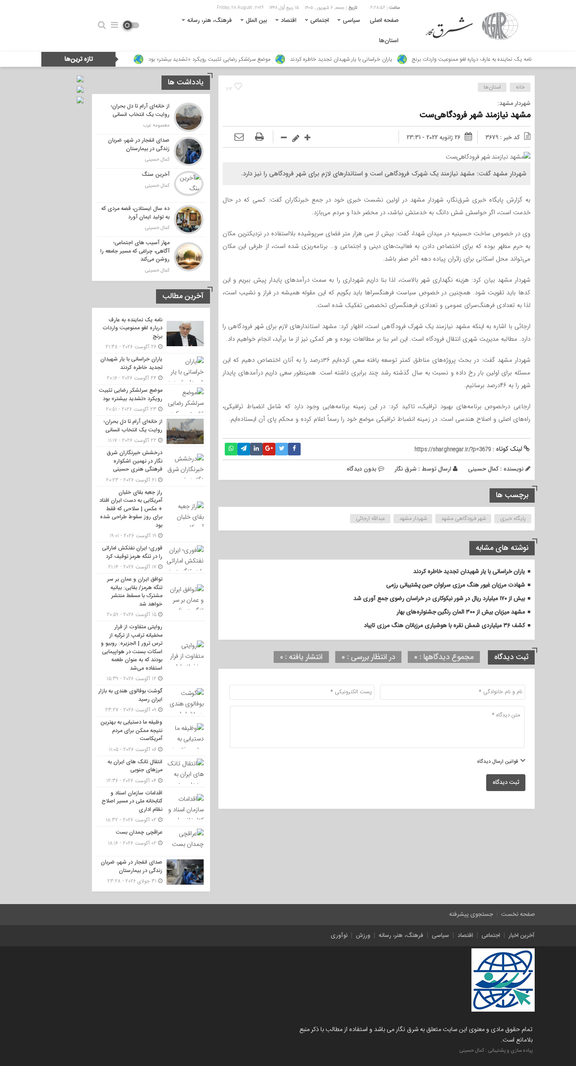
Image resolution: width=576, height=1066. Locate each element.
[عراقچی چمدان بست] (151, 841)
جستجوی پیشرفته (471, 915)
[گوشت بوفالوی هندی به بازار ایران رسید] (151, 700)
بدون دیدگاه (362, 469)
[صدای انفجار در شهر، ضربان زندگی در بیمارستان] (151, 151)
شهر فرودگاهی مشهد (463, 518)
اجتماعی (319, 21)
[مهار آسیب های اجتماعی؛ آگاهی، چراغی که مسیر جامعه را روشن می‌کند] (151, 256)
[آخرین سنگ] (151, 185)
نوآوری (339, 936)
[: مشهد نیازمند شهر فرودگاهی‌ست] (239, 137)
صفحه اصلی (384, 21)
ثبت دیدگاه (506, 783)
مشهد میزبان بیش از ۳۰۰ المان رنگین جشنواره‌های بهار (461, 612)
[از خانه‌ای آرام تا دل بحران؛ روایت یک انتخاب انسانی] (151, 117)
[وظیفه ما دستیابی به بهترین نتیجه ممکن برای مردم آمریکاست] (151, 736)
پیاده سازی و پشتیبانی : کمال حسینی (496, 1050)
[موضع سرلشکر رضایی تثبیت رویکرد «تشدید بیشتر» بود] (151, 400)
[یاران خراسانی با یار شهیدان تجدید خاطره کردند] (151, 368)
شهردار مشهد (413, 518)
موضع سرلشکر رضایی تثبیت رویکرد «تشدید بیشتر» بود (209, 59)
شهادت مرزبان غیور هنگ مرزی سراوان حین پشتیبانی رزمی (455, 585)
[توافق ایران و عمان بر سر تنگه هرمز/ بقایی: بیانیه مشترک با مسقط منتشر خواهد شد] (151, 597)
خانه (520, 87)
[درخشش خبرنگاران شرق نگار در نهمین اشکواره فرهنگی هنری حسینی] (151, 466)
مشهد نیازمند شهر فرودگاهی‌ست (475, 115)
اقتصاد (288, 21)
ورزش (363, 936)
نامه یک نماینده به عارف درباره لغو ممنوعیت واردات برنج (472, 59)
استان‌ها (388, 41)
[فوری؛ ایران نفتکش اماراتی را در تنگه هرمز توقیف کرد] (151, 557)
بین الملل (256, 21)
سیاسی (351, 21)
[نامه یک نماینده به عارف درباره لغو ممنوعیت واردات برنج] (151, 333)
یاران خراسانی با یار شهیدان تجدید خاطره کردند (341, 59)
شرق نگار (406, 469)
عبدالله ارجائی (370, 518)
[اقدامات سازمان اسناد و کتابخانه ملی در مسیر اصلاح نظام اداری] (151, 806)
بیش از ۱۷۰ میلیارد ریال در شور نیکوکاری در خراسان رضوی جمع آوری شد (439, 599)
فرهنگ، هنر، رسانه (209, 21)
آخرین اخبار (522, 936)
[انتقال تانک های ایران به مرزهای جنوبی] (151, 771)
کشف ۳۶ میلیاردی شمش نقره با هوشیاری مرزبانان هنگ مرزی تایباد (444, 626)
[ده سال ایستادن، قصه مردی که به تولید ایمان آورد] (151, 220)
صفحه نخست (518, 915)
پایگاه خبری (513, 518)
